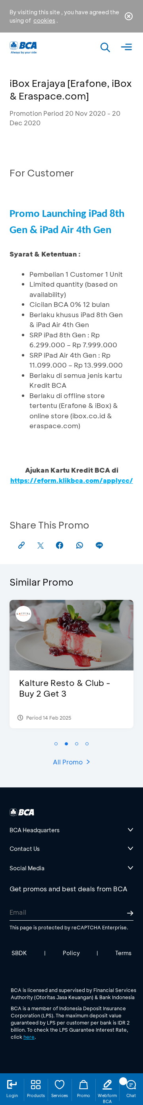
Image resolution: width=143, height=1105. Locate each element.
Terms (123, 953)
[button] (56, 743)
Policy (71, 953)
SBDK (19, 953)
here (29, 1037)
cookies (44, 20)
